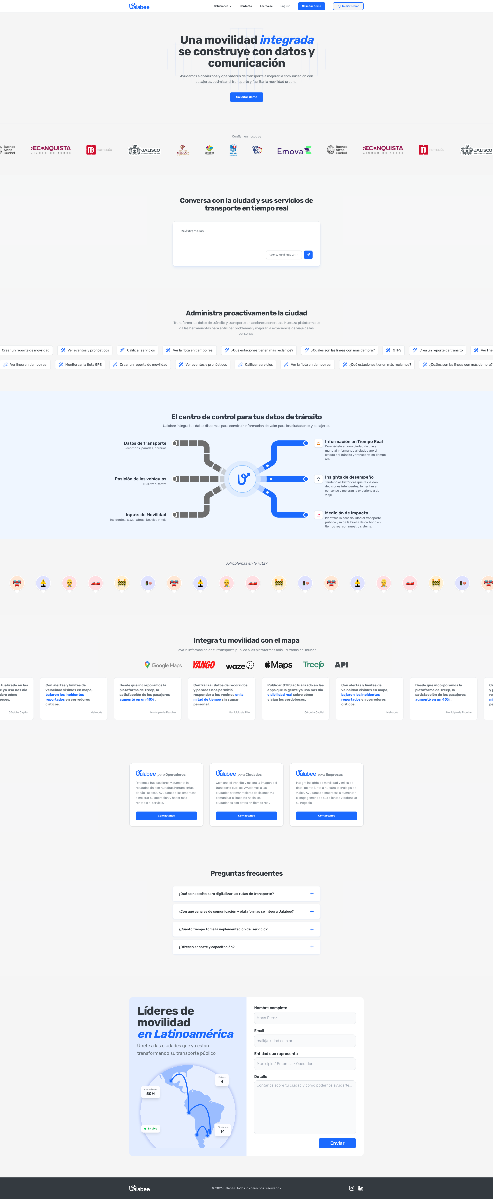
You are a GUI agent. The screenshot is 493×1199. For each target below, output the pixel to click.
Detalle (260, 1076)
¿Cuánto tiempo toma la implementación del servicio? (223, 929)
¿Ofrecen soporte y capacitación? (207, 947)
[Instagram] (351, 1188)
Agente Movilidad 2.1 (282, 254)
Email (259, 1030)
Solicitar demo (311, 6)
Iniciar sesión (350, 6)
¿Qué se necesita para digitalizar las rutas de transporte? (226, 894)
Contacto (246, 6)
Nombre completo (270, 1007)
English (285, 6)
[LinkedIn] (361, 1188)
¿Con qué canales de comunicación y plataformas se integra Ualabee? (236, 911)
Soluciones (221, 6)
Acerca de (266, 6)
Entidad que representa (276, 1053)
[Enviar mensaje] (308, 255)
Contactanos (166, 815)
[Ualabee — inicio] (139, 6)
